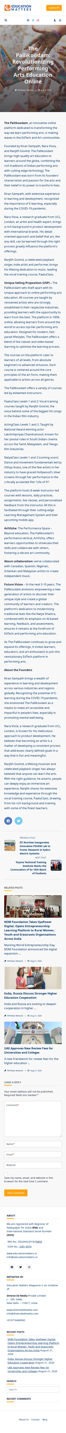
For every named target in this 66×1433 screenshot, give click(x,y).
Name (10, 1144)
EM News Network (26, 90)
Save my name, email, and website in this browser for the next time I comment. (28, 1179)
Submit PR (54, 7)
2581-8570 (25, 1246)
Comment (12, 1105)
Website (11, 1165)
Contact (35, 1419)
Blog (44, 1419)
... (20, 953)
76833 (38, 1241)
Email (10, 1154)
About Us (24, 1419)
